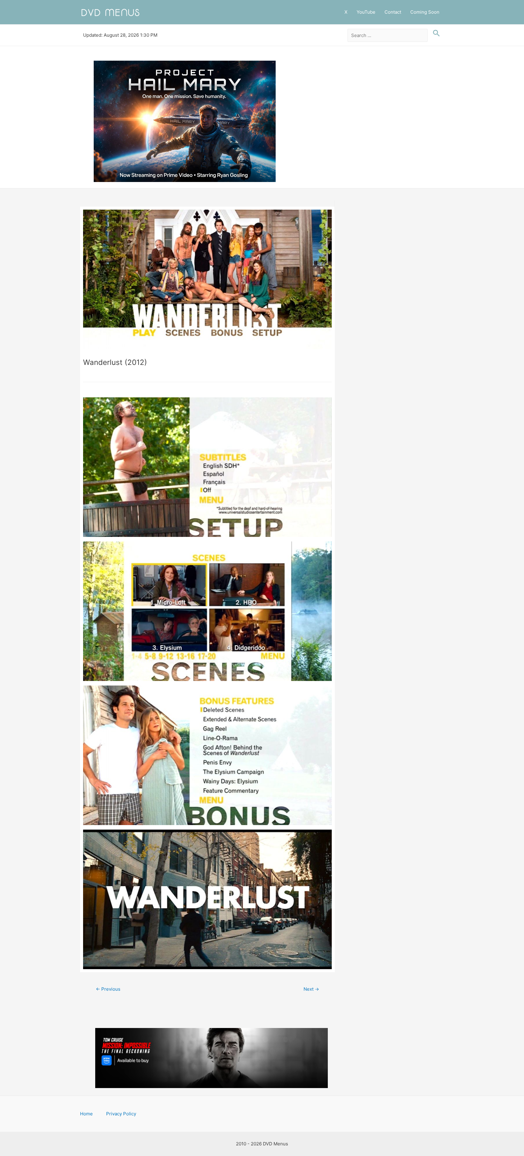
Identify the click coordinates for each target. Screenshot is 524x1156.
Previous (108, 989)
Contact (393, 12)
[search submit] (435, 33)
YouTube (366, 12)
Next (311, 989)
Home (86, 1114)
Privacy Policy (121, 1114)
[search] (388, 35)
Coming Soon (424, 12)
